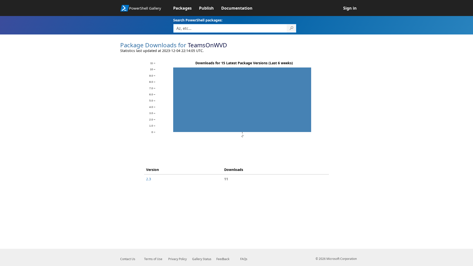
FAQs (243, 259)
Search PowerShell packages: (197, 20)
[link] (186, 8)
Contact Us (127, 259)
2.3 (148, 179)
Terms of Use (153, 259)
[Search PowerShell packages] (291, 28)
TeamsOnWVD (207, 45)
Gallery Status (201, 259)
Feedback (222, 259)
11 (226, 179)
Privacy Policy (177, 259)
